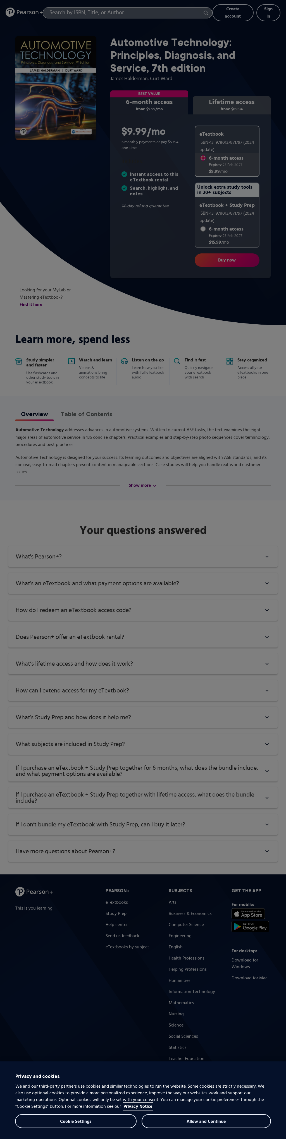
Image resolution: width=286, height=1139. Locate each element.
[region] (143, 1100)
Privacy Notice (137, 1106)
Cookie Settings (75, 1121)
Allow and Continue (206, 1121)
